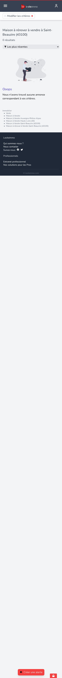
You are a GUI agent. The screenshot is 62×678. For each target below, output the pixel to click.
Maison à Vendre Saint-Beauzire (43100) (23, 123)
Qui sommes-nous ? (13, 143)
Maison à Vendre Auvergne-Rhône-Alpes (23, 118)
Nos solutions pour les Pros (17, 164)
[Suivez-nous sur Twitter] (22, 150)
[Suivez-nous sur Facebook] (18, 150)
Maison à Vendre (13, 115)
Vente (8, 113)
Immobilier (7, 110)
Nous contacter (10, 146)
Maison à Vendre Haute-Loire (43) (20, 121)
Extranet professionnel (14, 161)
